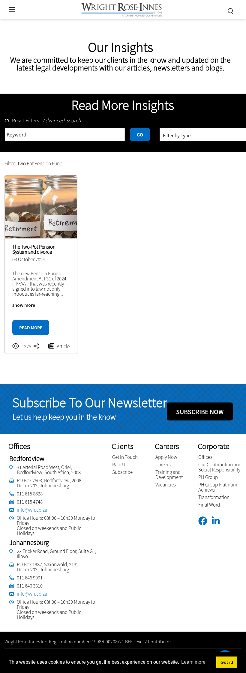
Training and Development (169, 474)
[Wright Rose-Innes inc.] (121, 8)
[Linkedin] (218, 521)
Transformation (214, 497)
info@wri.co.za (32, 510)
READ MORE (30, 328)
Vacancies (165, 484)
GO (140, 135)
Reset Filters (25, 120)
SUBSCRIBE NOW (200, 412)
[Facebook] (205, 521)
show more (23, 305)
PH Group (208, 477)
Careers (163, 464)
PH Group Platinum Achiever (217, 487)
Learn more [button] (193, 662)
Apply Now (166, 457)
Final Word (209, 504)
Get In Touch (125, 457)
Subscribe (122, 472)
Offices (205, 457)
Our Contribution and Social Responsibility (220, 467)
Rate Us (120, 464)
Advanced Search (62, 120)
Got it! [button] (226, 662)
